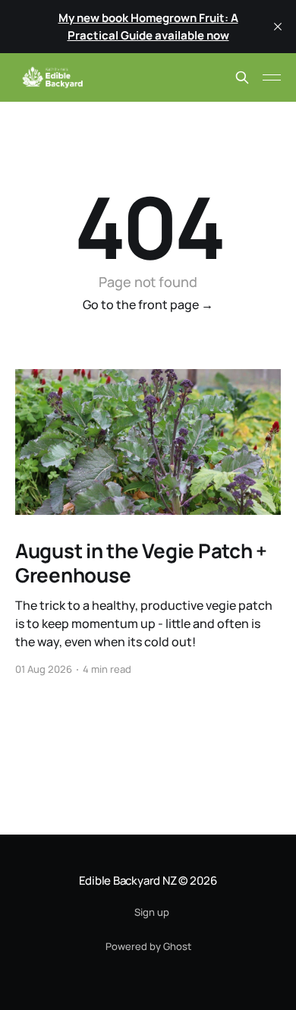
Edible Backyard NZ (128, 880)
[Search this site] (242, 77)
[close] (278, 26)
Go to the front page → (148, 304)
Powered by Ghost (148, 946)
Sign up (151, 912)
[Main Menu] (271, 77)
